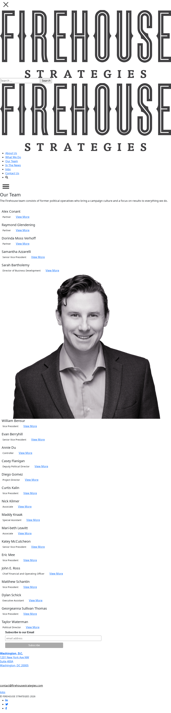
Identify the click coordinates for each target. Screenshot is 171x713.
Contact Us (12, 173)
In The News (13, 165)
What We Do (13, 157)
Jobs (8, 169)
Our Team (11, 161)
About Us (11, 153)
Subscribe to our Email (19, 632)
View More (22, 217)
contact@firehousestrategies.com (21, 685)
